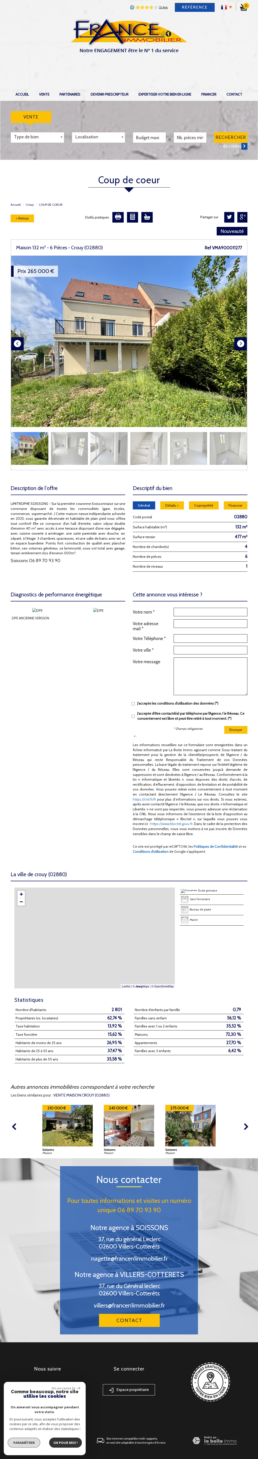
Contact (234, 94)
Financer (208, 94)
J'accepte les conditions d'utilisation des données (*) (177, 703)
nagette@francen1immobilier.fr (129, 1258)
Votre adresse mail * (145, 626)
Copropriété (203, 505)
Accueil (22, 94)
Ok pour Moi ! (65, 1442)
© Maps (141, 986)
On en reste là (63, 1388)
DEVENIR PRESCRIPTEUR (109, 94)
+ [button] (21, 894)
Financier (235, 505)
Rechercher (231, 137)
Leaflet (126, 986)
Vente (44, 94)
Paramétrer (24, 1442)
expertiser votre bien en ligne (165, 94)
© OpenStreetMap (162, 986)
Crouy (30, 204)
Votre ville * (143, 650)
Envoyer (236, 729)
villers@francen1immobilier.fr (129, 1305)
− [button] (21, 902)
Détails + (172, 505)
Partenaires (69, 94)
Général (144, 505)
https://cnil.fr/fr (144, 799)
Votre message (146, 661)
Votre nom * (144, 612)
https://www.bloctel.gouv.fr (171, 824)
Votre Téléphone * (149, 638)
